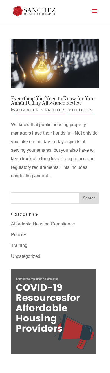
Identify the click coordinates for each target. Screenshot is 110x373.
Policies (81, 110)
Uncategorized (25, 256)
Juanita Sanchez (40, 110)
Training (19, 245)
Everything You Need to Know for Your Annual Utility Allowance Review (53, 101)
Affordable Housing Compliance (43, 224)
